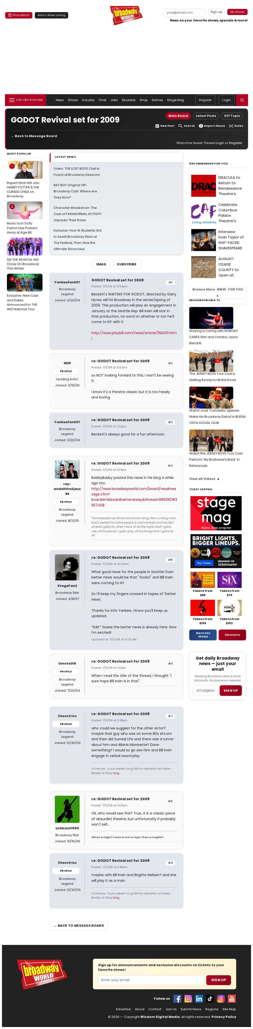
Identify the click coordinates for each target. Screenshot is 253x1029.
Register (205, 100)
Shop (144, 100)
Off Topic (232, 116)
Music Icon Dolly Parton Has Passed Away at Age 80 (22, 219)
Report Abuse (214, 125)
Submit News (191, 1009)
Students (129, 100)
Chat (102, 100)
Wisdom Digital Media (160, 1016)
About (140, 1009)
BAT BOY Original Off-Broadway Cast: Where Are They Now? (75, 191)
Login (226, 100)
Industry (88, 100)
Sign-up (216, 12)
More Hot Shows (203, 634)
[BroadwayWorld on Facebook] (177, 998)
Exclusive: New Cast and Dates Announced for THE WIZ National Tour (22, 294)
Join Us (171, 1009)
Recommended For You (208, 163)
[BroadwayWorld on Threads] (220, 998)
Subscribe (126, 264)
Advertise (123, 1009)
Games (157, 100)
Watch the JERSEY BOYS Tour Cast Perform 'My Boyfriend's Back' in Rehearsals (215, 459)
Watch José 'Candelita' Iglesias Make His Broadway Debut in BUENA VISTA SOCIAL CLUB (217, 416)
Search (189, 125)
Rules (238, 125)
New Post (167, 125)
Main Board (178, 116)
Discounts (232, 635)
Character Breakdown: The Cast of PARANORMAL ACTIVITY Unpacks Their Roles (78, 213)
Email (101, 264)
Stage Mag (175, 100)
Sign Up (218, 979)
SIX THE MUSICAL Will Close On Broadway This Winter (23, 256)
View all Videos (202, 478)
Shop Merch (21, 15)
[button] (242, 100)
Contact (154, 1009)
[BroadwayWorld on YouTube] (231, 998)
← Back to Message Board (34, 136)
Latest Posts (206, 116)
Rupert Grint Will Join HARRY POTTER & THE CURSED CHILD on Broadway (23, 181)
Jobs (114, 100)
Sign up (231, 690)
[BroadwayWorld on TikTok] (210, 998)
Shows (73, 100)
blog (116, 773)
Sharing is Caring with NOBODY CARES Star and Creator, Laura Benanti (213, 336)
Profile (66, 371)
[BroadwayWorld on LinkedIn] (199, 998)
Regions (211, 1009)
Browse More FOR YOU (217, 289)
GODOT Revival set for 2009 (117, 280)
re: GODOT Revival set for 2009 (120, 361)
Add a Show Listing (51, 15)
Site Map (229, 1009)
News (60, 100)
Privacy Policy (223, 1016)
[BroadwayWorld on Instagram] (188, 998)
